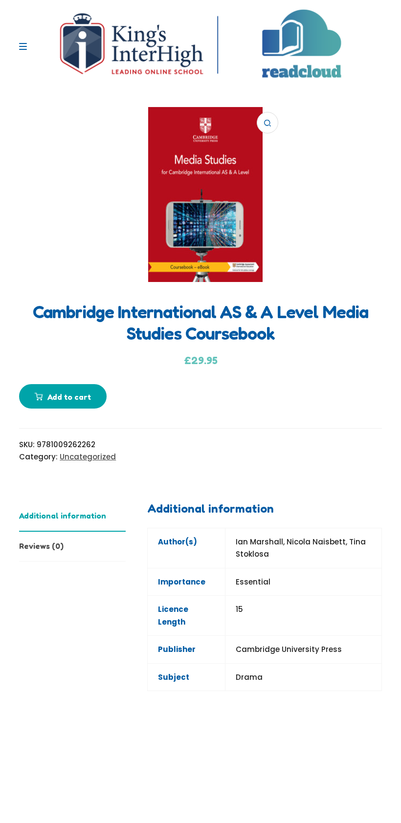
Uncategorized (88, 457)
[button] (267, 122)
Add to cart (69, 397)
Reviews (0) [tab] (41, 546)
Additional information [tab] (62, 515)
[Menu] (25, 46)
